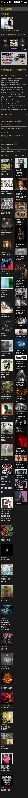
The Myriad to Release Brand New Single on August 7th (12, 92)
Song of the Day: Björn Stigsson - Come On (10, 128)
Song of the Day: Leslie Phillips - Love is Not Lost (11, 102)
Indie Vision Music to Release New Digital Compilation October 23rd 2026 (13, 85)
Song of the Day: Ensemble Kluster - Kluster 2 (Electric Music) (13, 105)
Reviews (12, 32)
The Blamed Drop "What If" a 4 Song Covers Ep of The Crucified (12, 90)
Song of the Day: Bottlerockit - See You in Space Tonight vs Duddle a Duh (13, 97)
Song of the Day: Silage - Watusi (7, 144)
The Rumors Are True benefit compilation (9, 100)
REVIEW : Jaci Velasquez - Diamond (10, 30)
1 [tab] (2, 63)
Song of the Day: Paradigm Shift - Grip (9, 104)
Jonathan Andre (5, 32)
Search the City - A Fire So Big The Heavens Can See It (12, 87)
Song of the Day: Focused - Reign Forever (9, 82)
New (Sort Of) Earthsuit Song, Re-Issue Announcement (12, 78)
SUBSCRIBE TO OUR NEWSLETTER (13, 70)
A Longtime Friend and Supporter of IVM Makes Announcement (14, 109)
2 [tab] (4, 63)
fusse (20, 795)
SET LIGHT (17, 1)
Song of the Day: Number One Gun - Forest (9, 107)
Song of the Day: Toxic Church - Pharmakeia (10, 80)
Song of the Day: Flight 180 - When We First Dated (11, 94)
